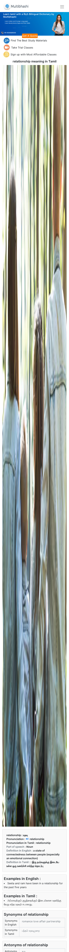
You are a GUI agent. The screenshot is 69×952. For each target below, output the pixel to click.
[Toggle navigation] (62, 7)
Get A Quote (29, 35)
